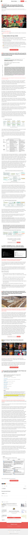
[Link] (0, 35)
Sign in (26, 1)
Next (24, 488)
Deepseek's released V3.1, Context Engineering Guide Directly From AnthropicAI (9, 506)
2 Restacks (9, 483)
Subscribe (22, 1)
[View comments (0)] (4, 13)
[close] (20, 508)
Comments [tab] (3, 493)
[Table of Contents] (0, 267)
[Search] (18, 1)
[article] (14, 506)
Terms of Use (17, 519)
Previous (4, 488)
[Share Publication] (19, 1)
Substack (11, 533)
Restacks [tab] (6, 493)
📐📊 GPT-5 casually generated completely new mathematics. (9, 504)
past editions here (8, 31)
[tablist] (4, 493)
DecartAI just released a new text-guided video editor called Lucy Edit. (12, 356)
